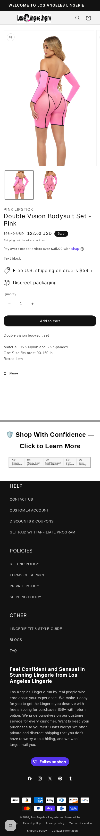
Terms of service (80, 823)
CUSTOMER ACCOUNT (29, 510)
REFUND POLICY (24, 564)
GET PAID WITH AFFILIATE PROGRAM (42, 532)
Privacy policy (55, 823)
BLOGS (16, 640)
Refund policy (32, 823)
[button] (9, 18)
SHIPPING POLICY (25, 597)
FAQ (13, 651)
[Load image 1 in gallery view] (19, 185)
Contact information (65, 830)
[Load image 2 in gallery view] (50, 185)
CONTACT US (21, 499)
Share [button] (13, 373)
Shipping (9, 240)
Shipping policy (37, 830)
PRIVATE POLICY (24, 586)
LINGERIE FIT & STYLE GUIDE (36, 629)
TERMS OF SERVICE (27, 575)
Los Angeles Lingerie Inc (47, 817)
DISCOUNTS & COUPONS (31, 521)
